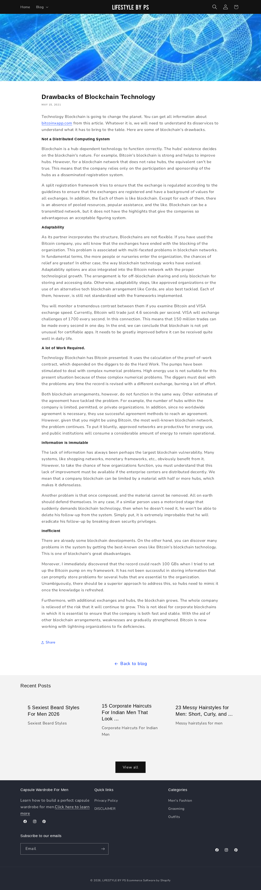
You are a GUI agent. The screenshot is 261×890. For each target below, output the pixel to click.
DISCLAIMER (105, 808)
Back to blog (133, 664)
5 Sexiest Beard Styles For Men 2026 (53, 711)
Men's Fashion (180, 800)
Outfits (174, 816)
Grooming (176, 808)
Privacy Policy (106, 800)
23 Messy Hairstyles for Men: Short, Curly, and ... (204, 711)
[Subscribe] (102, 849)
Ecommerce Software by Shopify (148, 880)
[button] (41, 7)
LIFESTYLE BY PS (114, 880)
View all (130, 767)
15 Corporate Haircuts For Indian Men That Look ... (127, 712)
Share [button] (50, 642)
